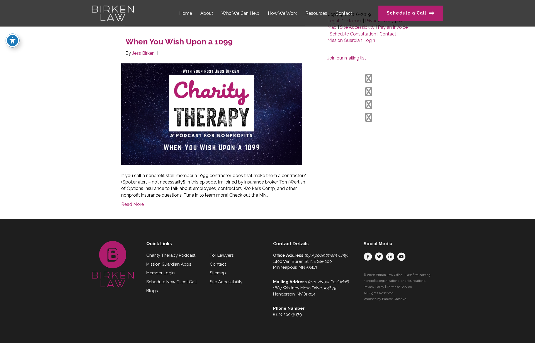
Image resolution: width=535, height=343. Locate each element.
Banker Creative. (394, 299)
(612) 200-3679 (287, 314)
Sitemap (218, 272)
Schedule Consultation (353, 34)
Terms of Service (399, 287)
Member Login (160, 272)
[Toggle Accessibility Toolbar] (12, 40)
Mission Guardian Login (351, 40)
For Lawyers (222, 255)
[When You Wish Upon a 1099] (211, 114)
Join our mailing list (346, 58)
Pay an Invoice (393, 27)
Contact (388, 34)
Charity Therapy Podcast (170, 255)
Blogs (152, 290)
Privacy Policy (374, 287)
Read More (132, 204)
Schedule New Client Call (171, 281)
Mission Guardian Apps (168, 264)
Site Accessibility (357, 27)
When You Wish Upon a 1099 (179, 41)
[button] (368, 257)
